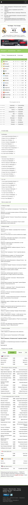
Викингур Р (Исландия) (22, 439)
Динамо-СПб (3, 362)
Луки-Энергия (3, 360)
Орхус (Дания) (4, 387)
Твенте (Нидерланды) (22, 404)
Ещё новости (4, 345)
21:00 (14, 385)
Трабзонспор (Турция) (22, 393)
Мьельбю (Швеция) (23, 382)
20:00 (14, 373)
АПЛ (4, 207)
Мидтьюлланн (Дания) (22, 442)
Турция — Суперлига (7, 312)
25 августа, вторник (5, 328)
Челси (2, 453)
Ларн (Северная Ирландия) (6, 446)
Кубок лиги (5, 220)
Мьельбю (7, 80)
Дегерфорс (7, 92)
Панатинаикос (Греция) (22, 422)
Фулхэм (2, 455)
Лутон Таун (25, 453)
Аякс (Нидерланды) (5, 429)
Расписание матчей (11, 55)
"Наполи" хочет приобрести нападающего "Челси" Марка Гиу (14, 209)
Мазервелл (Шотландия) (22, 406)
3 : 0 (16, 105)
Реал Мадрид (10, 25)
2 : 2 (16, 122)
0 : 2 (16, 111)
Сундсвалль (7, 97)
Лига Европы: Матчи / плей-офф (10, 367)
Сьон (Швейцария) (23, 429)
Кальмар (6, 68)
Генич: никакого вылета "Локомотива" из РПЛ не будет (12, 335)
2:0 (14, 468)
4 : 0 (16, 124)
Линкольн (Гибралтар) (22, 446)
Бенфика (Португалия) (22, 387)
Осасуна (25, 461)
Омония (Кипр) (4, 379)
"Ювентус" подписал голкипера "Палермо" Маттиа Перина (13, 310)
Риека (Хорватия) (4, 442)
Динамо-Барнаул (4, 358)
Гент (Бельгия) (24, 448)
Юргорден (7, 63)
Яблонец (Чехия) (4, 400)
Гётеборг (6, 78)
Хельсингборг (7, 94)
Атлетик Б (25, 463)
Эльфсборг (7, 73)
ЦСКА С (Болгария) (4, 385)
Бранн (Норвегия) (4, 410)
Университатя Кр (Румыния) (21, 371)
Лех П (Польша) (24, 389)
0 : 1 (16, 107)
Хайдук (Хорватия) (23, 412)
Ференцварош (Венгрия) (6, 393)
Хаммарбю (7, 66)
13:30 (14, 358)
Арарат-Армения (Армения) (6, 371)
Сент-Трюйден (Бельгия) (22, 379)
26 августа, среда (5, 226)
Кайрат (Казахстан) (23, 391)
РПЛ (4, 211)
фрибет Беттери (19, 475)
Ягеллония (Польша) (23, 369)
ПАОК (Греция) (24, 410)
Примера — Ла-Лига (7, 233)
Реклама (5, 491)
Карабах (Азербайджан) (6, 404)
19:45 (14, 406)
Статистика (20, 55)
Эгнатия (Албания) (23, 375)
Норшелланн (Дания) (23, 431)
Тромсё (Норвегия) (23, 436)
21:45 (14, 442)
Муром (26, 364)
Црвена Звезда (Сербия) (22, 373)
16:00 (14, 360)
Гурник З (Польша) (23, 408)
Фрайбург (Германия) (5, 406)
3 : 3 (16, 109)
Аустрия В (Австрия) (5, 433)
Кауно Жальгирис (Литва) (6, 377)
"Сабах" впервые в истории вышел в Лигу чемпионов (12, 331)
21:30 (14, 391)
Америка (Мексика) (5, 468)
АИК (6, 71)
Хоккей (9, 491)
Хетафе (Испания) (23, 444)
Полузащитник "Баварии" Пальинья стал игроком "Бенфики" (14, 264)
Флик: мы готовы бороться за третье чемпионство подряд (13, 234)
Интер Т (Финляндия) (23, 414)
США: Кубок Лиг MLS (7, 466)
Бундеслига (5, 263)
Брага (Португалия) (23, 433)
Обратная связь (12, 488)
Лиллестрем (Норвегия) (5, 375)
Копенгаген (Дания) (5, 414)
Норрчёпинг (7, 87)
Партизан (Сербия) (4, 444)
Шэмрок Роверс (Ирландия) (21, 398)
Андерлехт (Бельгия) (5, 391)
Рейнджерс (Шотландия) (22, 400)
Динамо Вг (25, 362)
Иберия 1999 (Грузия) (5, 369)
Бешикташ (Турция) (23, 377)
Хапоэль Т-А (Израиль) (5, 427)
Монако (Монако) (4, 408)
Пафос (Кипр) (3, 416)
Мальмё (6, 75)
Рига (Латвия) (3, 424)
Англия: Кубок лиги (7, 451)
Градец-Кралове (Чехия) (6, 422)
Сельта (2, 461)
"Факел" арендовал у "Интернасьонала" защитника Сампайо (14, 338)
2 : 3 (16, 115)
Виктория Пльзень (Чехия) (6, 373)
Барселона (3, 463)
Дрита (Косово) (24, 419)
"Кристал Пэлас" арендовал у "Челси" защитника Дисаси (13, 252)
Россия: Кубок (6, 356)
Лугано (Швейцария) (23, 402)
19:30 (14, 362)
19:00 (14, 369)
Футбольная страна (14, 497)
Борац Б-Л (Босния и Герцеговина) (5, 439)
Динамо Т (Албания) (23, 416)
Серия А (4, 309)
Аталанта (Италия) (23, 427)
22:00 (14, 444)
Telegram (11, 501)
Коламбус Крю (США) (23, 468)
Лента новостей (6, 202)
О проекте (5, 488)
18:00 (14, 398)
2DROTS (2, 364)
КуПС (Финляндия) (4, 398)
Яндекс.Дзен (5, 501)
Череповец (25, 360)
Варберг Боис (7, 90)
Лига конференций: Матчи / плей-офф (11, 396)
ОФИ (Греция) (24, 385)
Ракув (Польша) (4, 412)
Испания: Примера (14, 32)
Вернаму (6, 82)
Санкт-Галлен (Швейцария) (6, 431)
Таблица (3, 55)
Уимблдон (25, 455)
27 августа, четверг (5, 205)
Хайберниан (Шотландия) (6, 448)
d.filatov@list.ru (15, 500)
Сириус (6, 85)
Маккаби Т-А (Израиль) (5, 402)
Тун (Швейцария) (4, 389)
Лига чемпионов (6, 330)
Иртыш (26, 358)
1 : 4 (16, 120)
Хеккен (6, 61)
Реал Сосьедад (17, 25)
